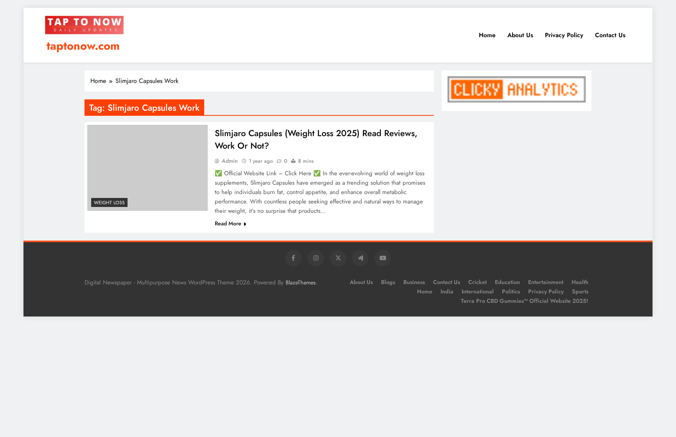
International (478, 291)
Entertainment (545, 282)
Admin (230, 161)
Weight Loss (109, 202)
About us (520, 35)
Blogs (388, 282)
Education (507, 282)
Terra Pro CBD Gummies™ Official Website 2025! (524, 301)
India (446, 291)
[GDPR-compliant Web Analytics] (517, 100)
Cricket (477, 282)
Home (487, 35)
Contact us (610, 35)
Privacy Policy (564, 35)
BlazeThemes (301, 282)
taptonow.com (83, 46)
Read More (228, 223)
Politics (511, 291)
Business (414, 282)
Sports (580, 291)
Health (580, 282)
